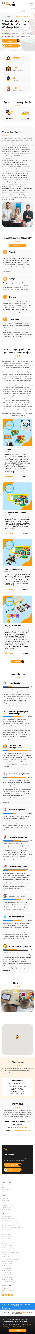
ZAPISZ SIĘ (17, 661)
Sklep (3, 1185)
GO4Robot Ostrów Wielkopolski (10, 1252)
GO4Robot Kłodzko (7, 1236)
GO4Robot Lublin (6, 1243)
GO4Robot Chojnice (7, 1220)
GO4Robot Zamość (7, 1281)
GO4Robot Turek (6, 1275)
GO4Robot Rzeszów (7, 1261)
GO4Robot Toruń (6, 1270)
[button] (17, 1037)
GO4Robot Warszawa (7, 1277)
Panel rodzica (5, 1292)
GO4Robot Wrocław (7, 1279)
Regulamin (5, 1288)
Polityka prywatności (7, 1290)
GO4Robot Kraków (7, 1238)
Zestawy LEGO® (6, 1207)
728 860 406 (23, 1127)
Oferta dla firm (6, 1189)
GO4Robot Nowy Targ (8, 1247)
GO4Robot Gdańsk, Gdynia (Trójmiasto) (12, 1227)
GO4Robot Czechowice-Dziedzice (11, 1223)
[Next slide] (32, 998)
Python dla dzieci (6, 1200)
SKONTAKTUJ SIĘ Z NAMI (10, 40)
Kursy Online (5, 1198)
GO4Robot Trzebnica (7, 1272)
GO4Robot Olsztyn (7, 1250)
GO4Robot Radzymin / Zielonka (10, 1259)
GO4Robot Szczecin (7, 1268)
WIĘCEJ (25, 477)
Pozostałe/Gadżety (7, 1209)
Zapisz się (17, 245)
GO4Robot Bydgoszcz (8, 1218)
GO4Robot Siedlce (7, 1263)
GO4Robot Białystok (7, 1216)
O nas (3, 1187)
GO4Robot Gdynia (7, 1229)
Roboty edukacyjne (7, 1205)
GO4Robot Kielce (6, 1234)
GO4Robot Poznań (7, 1257)
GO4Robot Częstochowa (8, 1225)
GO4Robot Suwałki (7, 1266)
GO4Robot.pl (24, 1312)
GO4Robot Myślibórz (7, 1245)
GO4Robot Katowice (7, 1232)
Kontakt (4, 1191)
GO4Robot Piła (6, 1254)
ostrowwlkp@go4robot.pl (22, 1130)
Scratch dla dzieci (6, 1203)
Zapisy (10, 45)
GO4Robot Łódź (6, 1241)
